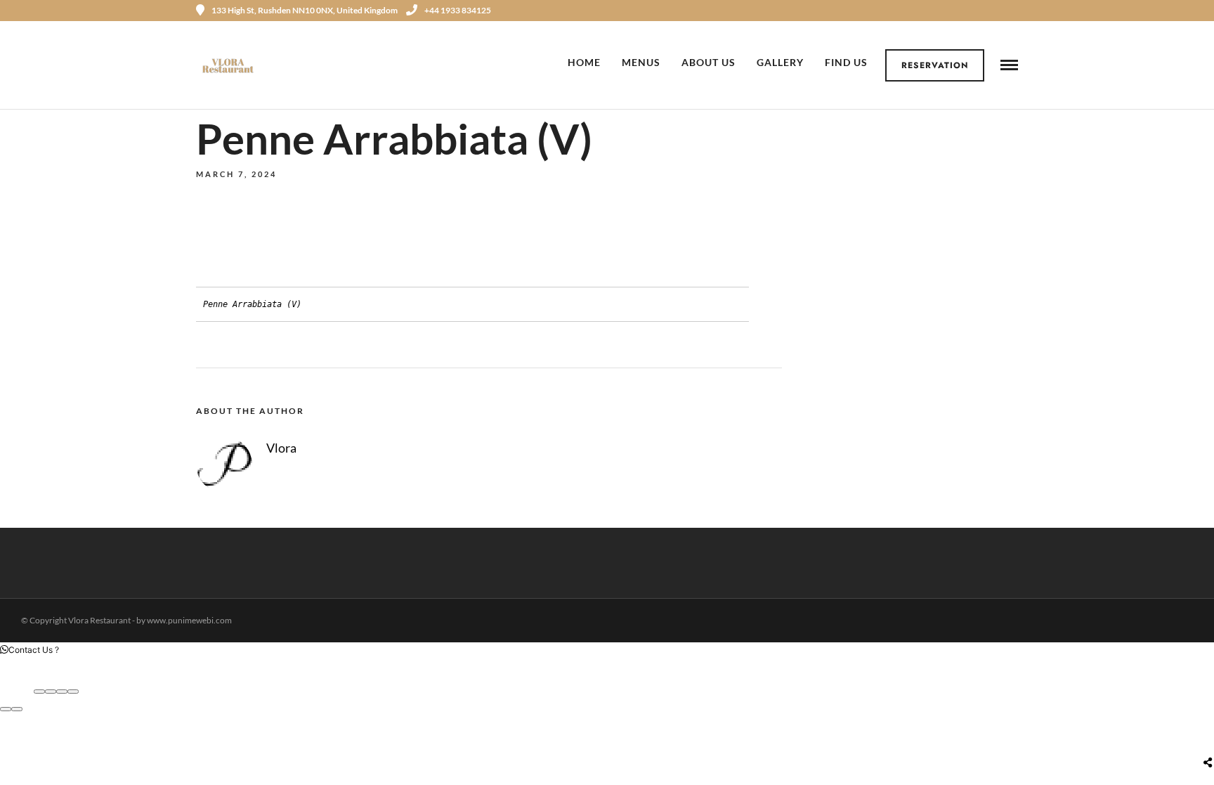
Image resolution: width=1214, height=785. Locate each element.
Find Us (846, 62)
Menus (641, 62)
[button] (29, 649)
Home (584, 62)
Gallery (780, 62)
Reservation (935, 65)
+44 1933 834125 (457, 10)
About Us (708, 62)
